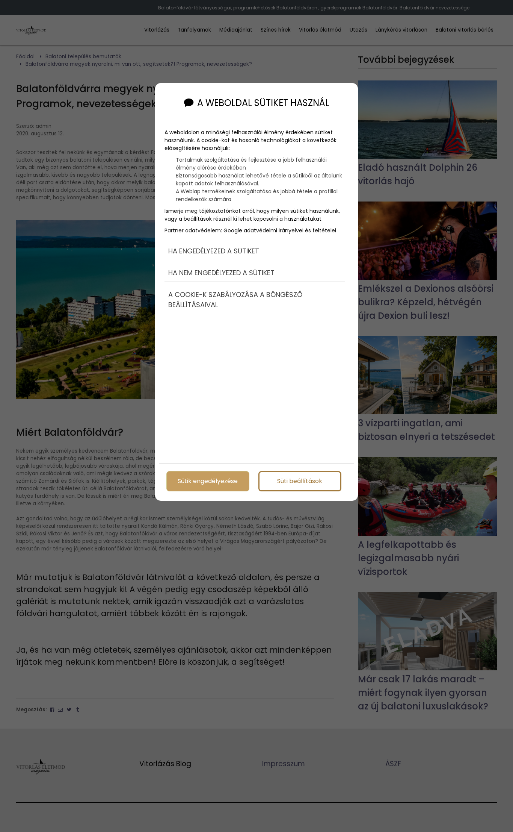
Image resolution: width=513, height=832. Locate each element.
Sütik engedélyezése (208, 481)
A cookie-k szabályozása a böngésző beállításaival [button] (235, 299)
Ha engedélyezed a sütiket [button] (213, 251)
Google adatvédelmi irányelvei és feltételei (279, 230)
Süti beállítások (299, 481)
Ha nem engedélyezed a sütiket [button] (221, 272)
